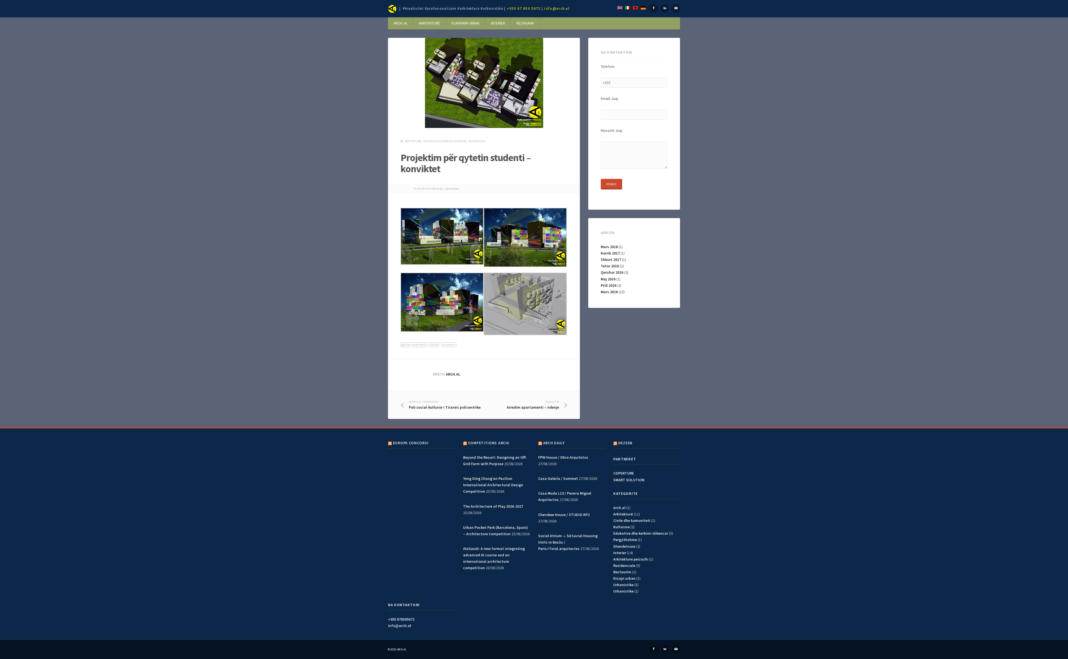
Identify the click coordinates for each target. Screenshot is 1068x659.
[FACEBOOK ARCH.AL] (653, 649)
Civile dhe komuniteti (631, 520)
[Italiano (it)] (628, 7)
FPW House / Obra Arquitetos (563, 457)
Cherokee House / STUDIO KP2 (564, 514)
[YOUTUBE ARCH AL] (676, 649)
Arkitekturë (429, 23)
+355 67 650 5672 (524, 8)
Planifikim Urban (465, 23)
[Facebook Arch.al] (653, 8)
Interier (498, 23)
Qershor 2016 (612, 272)
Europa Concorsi (411, 442)
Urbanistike (623, 584)
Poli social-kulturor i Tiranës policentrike (445, 405)
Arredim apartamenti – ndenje (533, 405)
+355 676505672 (401, 619)
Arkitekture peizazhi (630, 559)
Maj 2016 (608, 279)
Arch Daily (554, 442)
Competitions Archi (489, 442)
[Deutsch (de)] (643, 7)
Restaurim (525, 23)
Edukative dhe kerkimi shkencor (444, 141)
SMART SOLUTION (628, 479)
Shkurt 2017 (611, 259)
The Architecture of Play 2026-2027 (493, 506)
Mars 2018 (609, 246)
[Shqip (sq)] (635, 7)
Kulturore (621, 526)
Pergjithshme (625, 539)
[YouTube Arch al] (676, 8)
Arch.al (437, 189)
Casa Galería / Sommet (558, 478)
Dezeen (625, 442)
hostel (434, 345)
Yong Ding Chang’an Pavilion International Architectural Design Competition (493, 485)
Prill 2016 (608, 285)
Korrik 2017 (610, 253)
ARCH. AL (400, 23)
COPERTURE (623, 473)
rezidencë (448, 345)
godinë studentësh (414, 345)
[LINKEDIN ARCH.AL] (665, 649)
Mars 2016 (609, 291)
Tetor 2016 (610, 265)
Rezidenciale (476, 141)
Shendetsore (624, 546)
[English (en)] (620, 7)
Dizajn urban (624, 578)
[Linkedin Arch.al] (665, 8)
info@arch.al (557, 8)
